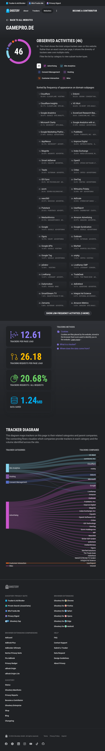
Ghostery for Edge (62, 621)
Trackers (36, 11)
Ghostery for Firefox (63, 606)
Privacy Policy (55, 736)
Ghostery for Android (64, 626)
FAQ (55, 638)
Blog (7, 716)
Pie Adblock (10, 658)
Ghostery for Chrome (64, 601)
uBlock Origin (10, 668)
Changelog (9, 721)
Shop (7, 711)
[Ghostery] (13, 11)
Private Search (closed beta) (19, 606)
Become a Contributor (85, 10)
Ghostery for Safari (63, 611)
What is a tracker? (68, 344)
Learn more (75, 340)
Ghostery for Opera (63, 616)
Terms (46, 736)
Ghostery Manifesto (13, 690)
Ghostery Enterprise (13, 705)
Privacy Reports (11, 695)
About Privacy (59, 663)
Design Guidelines (61, 658)
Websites (47, 11)
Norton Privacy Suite (13, 653)
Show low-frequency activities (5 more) (68, 313)
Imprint (64, 736)
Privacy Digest (55, 3)
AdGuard (8, 638)
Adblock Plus (10, 643)
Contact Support (60, 643)
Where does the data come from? (75, 348)
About (25, 11)
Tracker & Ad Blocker (17, 3)
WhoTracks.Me (37, 3)
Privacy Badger (11, 663)
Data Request (59, 653)
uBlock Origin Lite (12, 674)
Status (7, 685)
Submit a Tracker (61, 648)
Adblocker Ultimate (13, 648)
